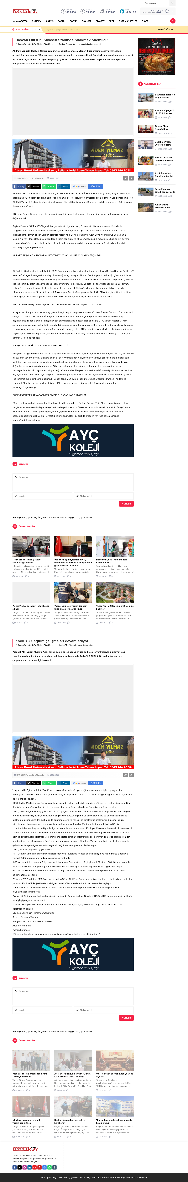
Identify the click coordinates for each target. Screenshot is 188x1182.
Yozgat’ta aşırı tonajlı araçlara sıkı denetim (165, 192)
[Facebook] (14, 1167)
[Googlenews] (44, 1167)
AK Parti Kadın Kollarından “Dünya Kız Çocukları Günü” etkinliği (72, 1075)
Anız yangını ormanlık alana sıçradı (163, 207)
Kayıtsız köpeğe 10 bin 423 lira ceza (164, 112)
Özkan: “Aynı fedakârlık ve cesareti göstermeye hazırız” (72, 29)
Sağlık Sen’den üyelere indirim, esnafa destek (163, 144)
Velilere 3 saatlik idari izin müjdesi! (164, 159)
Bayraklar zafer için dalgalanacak (165, 96)
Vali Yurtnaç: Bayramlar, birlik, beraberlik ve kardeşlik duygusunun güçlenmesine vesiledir (73, 562)
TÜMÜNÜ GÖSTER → (166, 29)
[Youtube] (34, 1167)
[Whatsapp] (49, 1167)
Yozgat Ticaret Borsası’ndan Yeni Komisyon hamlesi (29, 1075)
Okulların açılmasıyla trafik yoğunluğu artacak (26, 1121)
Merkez (40, 44)
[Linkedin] (29, 1167)
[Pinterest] (39, 1167)
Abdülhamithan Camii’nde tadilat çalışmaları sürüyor (165, 176)
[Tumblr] (54, 1167)
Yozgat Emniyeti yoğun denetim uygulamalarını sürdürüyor (70, 607)
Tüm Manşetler (50, 44)
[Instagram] (24, 1167)
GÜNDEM (32, 44)
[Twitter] (19, 1167)
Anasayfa (22, 44)
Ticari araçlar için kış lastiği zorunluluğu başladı (26, 561)
